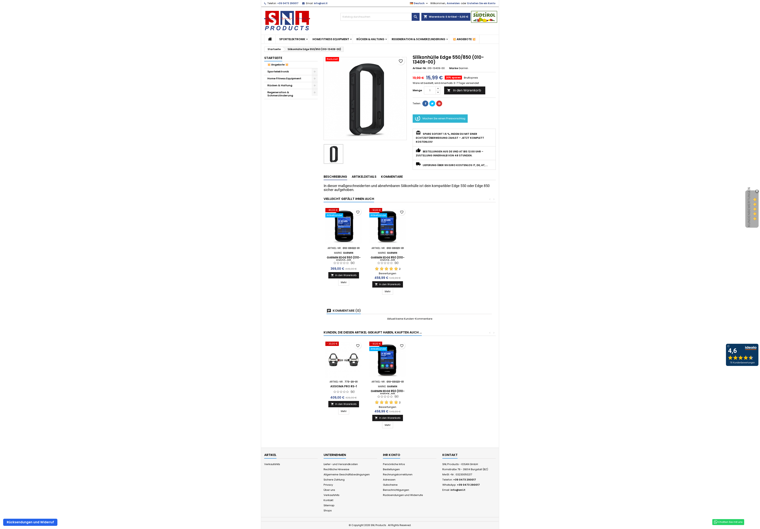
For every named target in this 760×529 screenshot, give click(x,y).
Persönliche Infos (394, 464)
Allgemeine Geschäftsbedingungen (347, 474)
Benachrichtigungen (396, 490)
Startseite (273, 58)
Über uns (329, 490)
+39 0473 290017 (287, 3)
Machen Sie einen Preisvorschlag (444, 118)
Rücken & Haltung (370, 39)
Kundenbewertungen (749, 207)
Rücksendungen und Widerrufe (403, 495)
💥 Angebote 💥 (464, 39)
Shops (328, 510)
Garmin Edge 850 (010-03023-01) (388, 259)
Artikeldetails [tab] (364, 176)
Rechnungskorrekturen (397, 474)
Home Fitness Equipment (331, 39)
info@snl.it (321, 3)
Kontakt (328, 500)
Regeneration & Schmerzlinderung (418, 39)
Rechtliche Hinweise (336, 469)
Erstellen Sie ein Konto (481, 3)
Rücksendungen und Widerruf (30, 522)
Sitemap (329, 505)
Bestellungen (391, 469)
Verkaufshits (272, 464)
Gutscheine (390, 485)
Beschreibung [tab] (335, 176)
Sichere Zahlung (334, 480)
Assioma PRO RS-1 (343, 386)
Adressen (389, 480)
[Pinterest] (439, 103)
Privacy (328, 485)
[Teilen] (425, 103)
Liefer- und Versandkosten (341, 464)
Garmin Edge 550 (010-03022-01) (344, 259)
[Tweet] (432, 103)
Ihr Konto (391, 455)
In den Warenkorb (464, 90)
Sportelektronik (292, 39)
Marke (453, 68)
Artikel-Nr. (420, 68)
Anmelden (453, 3)
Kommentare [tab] (392, 176)
